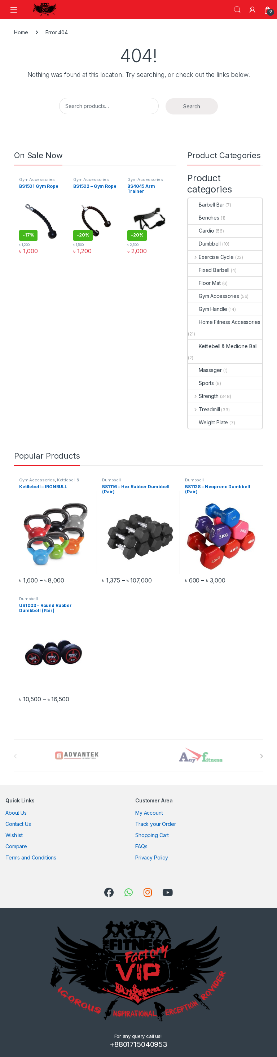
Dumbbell (210, 244)
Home (21, 32)
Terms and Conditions (30, 857)
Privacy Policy (151, 857)
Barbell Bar (211, 205)
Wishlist (14, 835)
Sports (206, 383)
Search (237, 10)
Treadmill (209, 409)
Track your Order (155, 824)
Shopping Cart (152, 835)
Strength (209, 396)
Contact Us (18, 824)
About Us (16, 813)
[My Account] (252, 9)
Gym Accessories (37, 179)
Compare (16, 846)
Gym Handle (213, 309)
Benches (209, 218)
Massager (210, 370)
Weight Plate (213, 422)
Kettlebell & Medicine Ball (228, 346)
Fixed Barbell (214, 270)
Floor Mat (210, 283)
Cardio (206, 231)
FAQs (141, 846)
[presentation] (261, 756)
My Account (149, 813)
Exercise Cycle (216, 257)
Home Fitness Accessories (229, 322)
